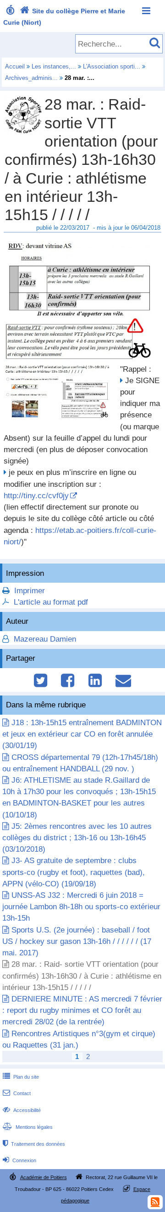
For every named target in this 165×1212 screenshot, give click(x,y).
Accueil (15, 66)
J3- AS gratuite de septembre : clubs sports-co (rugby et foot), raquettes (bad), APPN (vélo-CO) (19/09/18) (73, 872)
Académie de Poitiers (43, 1177)
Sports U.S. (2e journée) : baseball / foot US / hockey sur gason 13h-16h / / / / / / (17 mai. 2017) (76, 941)
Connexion (19, 1160)
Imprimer (29, 590)
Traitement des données (34, 1144)
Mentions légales (28, 1127)
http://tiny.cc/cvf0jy (36, 495)
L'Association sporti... (111, 66)
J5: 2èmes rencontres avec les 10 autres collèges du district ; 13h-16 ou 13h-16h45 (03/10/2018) (77, 838)
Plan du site (21, 1077)
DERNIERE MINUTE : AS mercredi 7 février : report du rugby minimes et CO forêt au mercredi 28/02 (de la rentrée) (82, 1010)
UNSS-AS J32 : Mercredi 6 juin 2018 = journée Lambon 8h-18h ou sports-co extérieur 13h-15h (81, 906)
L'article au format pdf (51, 602)
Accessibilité (22, 1110)
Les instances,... (54, 66)
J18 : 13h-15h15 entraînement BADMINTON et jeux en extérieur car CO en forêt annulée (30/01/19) (82, 734)
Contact (17, 1093)
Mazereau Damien (43, 639)
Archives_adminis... (31, 77)
